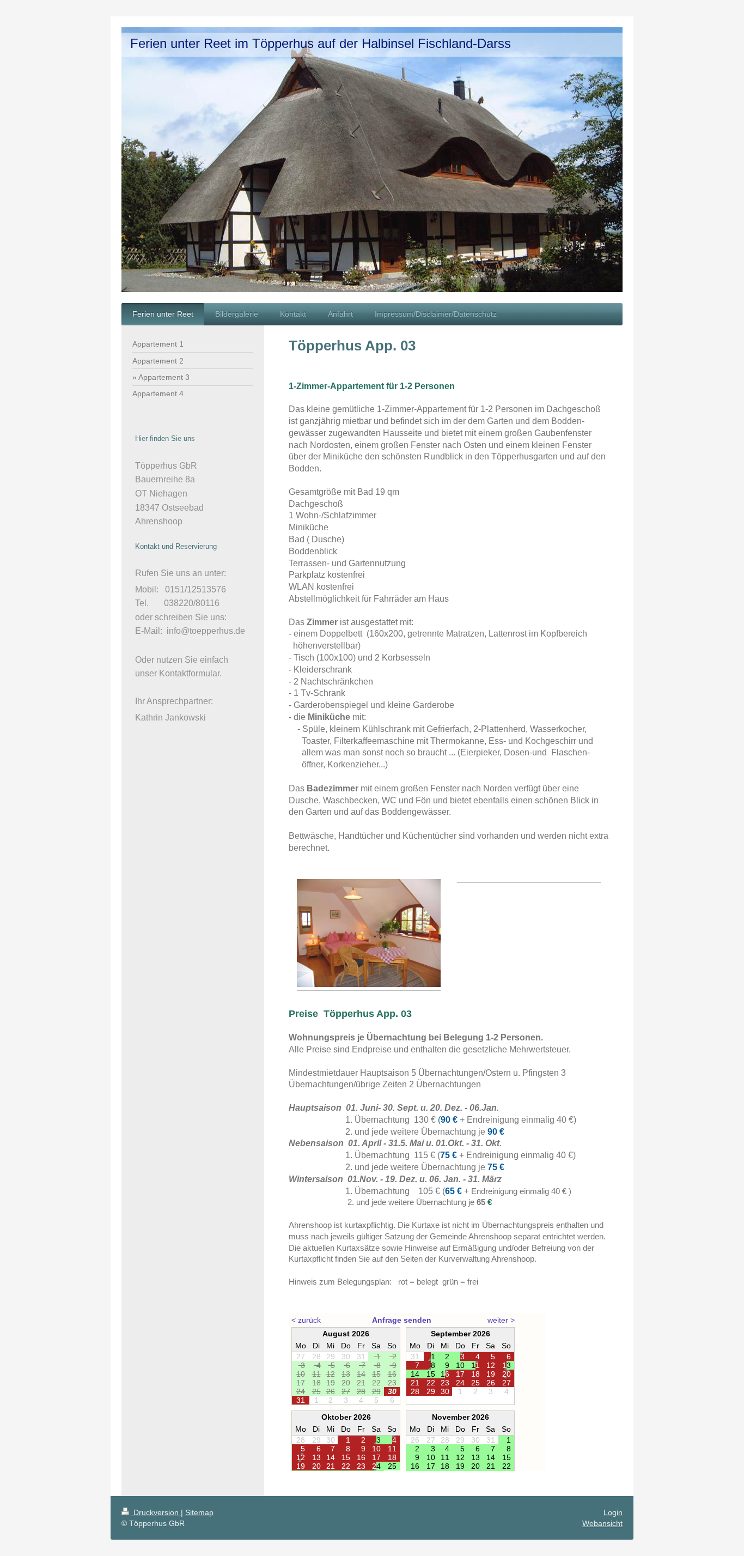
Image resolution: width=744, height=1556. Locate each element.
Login (613, 1512)
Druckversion (156, 1512)
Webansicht (602, 1523)
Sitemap (199, 1512)
